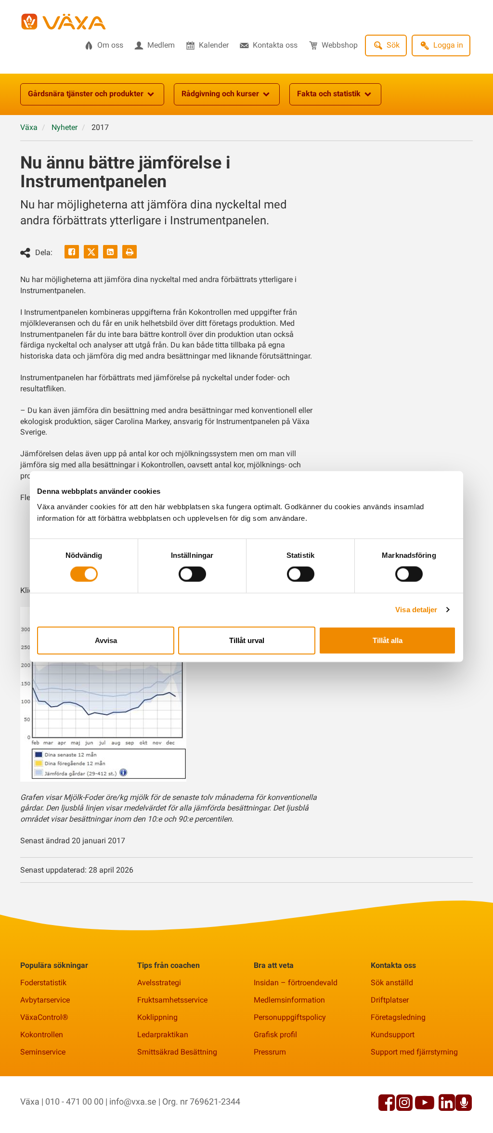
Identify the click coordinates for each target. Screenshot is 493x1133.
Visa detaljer (416, 609)
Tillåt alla (387, 640)
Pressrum (270, 1051)
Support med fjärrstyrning (414, 1051)
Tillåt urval (246, 640)
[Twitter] (91, 252)
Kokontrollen (41, 1034)
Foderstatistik (43, 982)
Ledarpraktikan (162, 1034)
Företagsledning (398, 1017)
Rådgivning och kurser (220, 93)
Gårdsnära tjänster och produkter (85, 93)
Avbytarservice (45, 999)
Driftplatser (390, 999)
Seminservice (42, 1051)
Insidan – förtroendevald (295, 982)
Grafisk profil (275, 1034)
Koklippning (157, 1017)
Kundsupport (393, 1034)
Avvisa (106, 640)
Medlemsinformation (289, 999)
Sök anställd (392, 982)
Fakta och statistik (329, 93)
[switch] (192, 574)
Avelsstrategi (159, 982)
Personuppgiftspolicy (290, 1017)
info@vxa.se (132, 1101)
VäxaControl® (44, 1017)
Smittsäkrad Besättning (177, 1051)
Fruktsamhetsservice (172, 999)
